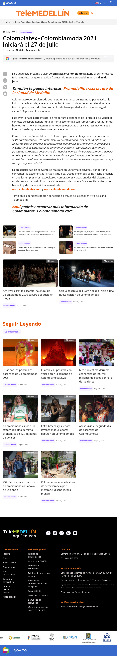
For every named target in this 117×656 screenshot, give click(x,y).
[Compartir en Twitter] (5, 80)
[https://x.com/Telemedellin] (55, 533)
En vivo (84, 13)
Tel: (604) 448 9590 (69, 558)
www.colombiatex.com (26, 189)
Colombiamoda (27, 22)
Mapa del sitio (9, 596)
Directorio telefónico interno (7, 589)
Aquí (16, 206)
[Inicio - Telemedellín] (42, 12)
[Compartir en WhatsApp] (5, 87)
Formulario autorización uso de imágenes (37, 583)
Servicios (7, 558)
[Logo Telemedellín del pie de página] (19, 533)
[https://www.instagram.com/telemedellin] (68, 533)
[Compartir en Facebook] (5, 74)
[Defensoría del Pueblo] (93, 637)
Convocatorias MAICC (38, 595)
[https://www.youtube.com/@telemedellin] (75, 533)
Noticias (15, 22)
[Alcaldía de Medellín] (75, 638)
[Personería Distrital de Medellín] (57, 638)
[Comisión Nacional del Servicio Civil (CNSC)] (20, 638)
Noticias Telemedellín (28, 50)
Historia (6, 553)
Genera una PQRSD (37, 561)
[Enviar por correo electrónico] (5, 93)
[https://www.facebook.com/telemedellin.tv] (48, 533)
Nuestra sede (9, 562)
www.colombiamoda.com (60, 189)
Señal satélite (34, 591)
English (101, 2)
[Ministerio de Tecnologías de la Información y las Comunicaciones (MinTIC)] (38, 637)
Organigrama (9, 567)
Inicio (8, 22)
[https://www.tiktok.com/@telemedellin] (61, 533)
